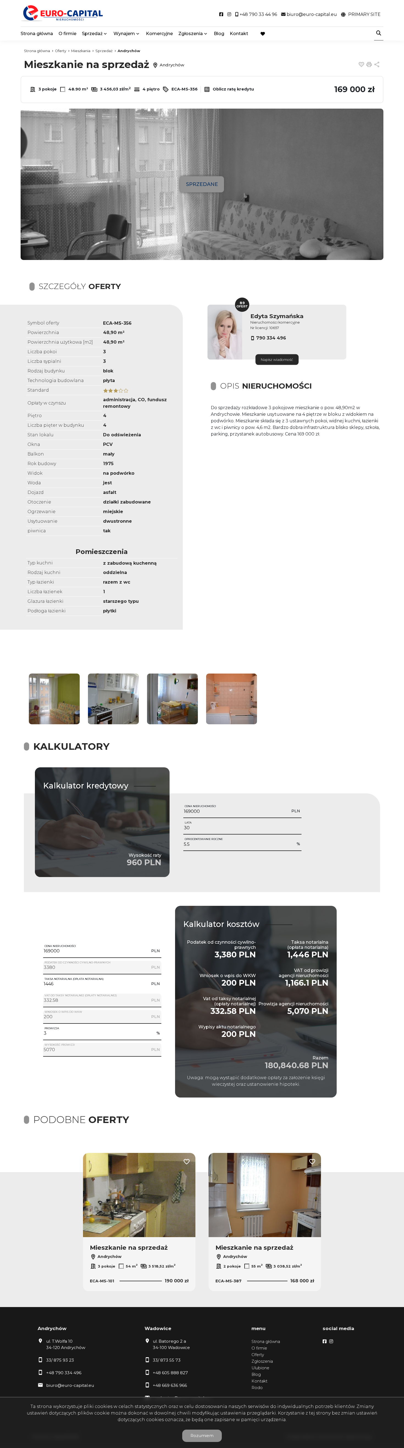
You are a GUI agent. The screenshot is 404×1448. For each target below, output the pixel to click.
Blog (219, 33)
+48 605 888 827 (170, 1372)
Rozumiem (202, 1435)
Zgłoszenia (262, 1361)
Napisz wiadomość (277, 360)
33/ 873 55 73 (167, 1360)
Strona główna (37, 33)
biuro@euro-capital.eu (70, 1385)
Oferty (257, 1354)
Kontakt (239, 33)
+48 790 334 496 (63, 1372)
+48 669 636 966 (170, 1385)
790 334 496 (271, 338)
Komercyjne (159, 33)
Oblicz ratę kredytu (233, 89)
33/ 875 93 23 (60, 1360)
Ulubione (260, 1367)
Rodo (257, 1387)
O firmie (67, 33)
